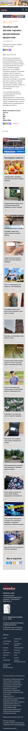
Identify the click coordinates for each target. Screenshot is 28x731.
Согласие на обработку (10, 623)
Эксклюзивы (7, 641)
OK (4, 118)
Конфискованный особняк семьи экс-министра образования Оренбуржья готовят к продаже (13, 205)
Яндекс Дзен (7, 120)
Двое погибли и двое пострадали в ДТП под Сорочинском (14, 548)
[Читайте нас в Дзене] (17, 563)
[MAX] (10, 50)
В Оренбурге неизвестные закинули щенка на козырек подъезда (12, 233)
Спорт (16, 655)
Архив (5, 638)
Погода (16, 657)
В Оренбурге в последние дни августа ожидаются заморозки (12, 415)
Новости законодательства (18, 660)
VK (3, 114)
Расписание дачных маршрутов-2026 (7, 665)
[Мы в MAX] (20, 563)
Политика (17, 650)
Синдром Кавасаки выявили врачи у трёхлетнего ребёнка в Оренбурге (12, 260)
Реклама (5, 648)
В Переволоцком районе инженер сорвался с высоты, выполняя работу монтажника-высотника (13, 362)
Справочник (17, 639)
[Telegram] (8, 50)
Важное (16, 641)
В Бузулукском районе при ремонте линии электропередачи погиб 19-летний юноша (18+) (13, 389)
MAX (4, 116)
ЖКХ (4, 657)
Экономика (6, 652)
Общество (17, 652)
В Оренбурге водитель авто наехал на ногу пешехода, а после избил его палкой (13, 311)
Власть (5, 650)
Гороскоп (6, 643)
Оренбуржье (6, 660)
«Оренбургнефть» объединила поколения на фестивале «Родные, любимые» (14, 178)
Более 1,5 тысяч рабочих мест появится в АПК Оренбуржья (12, 285)
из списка (21, 724)
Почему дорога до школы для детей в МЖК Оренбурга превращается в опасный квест (13, 494)
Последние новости (13, 157)
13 (16, 498)
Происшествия (18, 648)
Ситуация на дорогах (18, 644)
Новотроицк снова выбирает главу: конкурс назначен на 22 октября (12, 440)
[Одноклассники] (6, 50)
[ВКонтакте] (4, 50)
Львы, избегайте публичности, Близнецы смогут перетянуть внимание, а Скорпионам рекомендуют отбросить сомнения (13, 521)
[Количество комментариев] (16, 183)
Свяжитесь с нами (8, 593)
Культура (6, 655)
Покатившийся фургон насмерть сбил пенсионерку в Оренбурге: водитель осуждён (13, 467)
